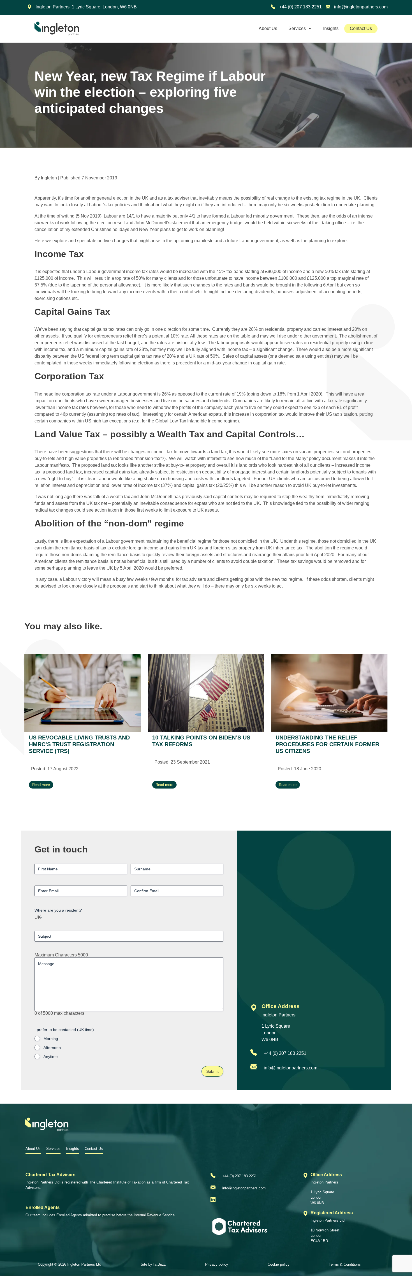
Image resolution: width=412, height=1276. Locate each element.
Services (297, 28)
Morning (50, 1038)
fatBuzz (159, 1264)
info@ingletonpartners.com (360, 6)
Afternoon (52, 1047)
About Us (268, 28)
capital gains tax (98, 329)
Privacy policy (216, 1264)
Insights (331, 28)
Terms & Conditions (345, 1264)
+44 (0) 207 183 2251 (300, 6)
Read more (41, 785)
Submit (212, 1071)
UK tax (93, 503)
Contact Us (361, 28)
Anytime (50, 1056)
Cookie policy (279, 1264)
